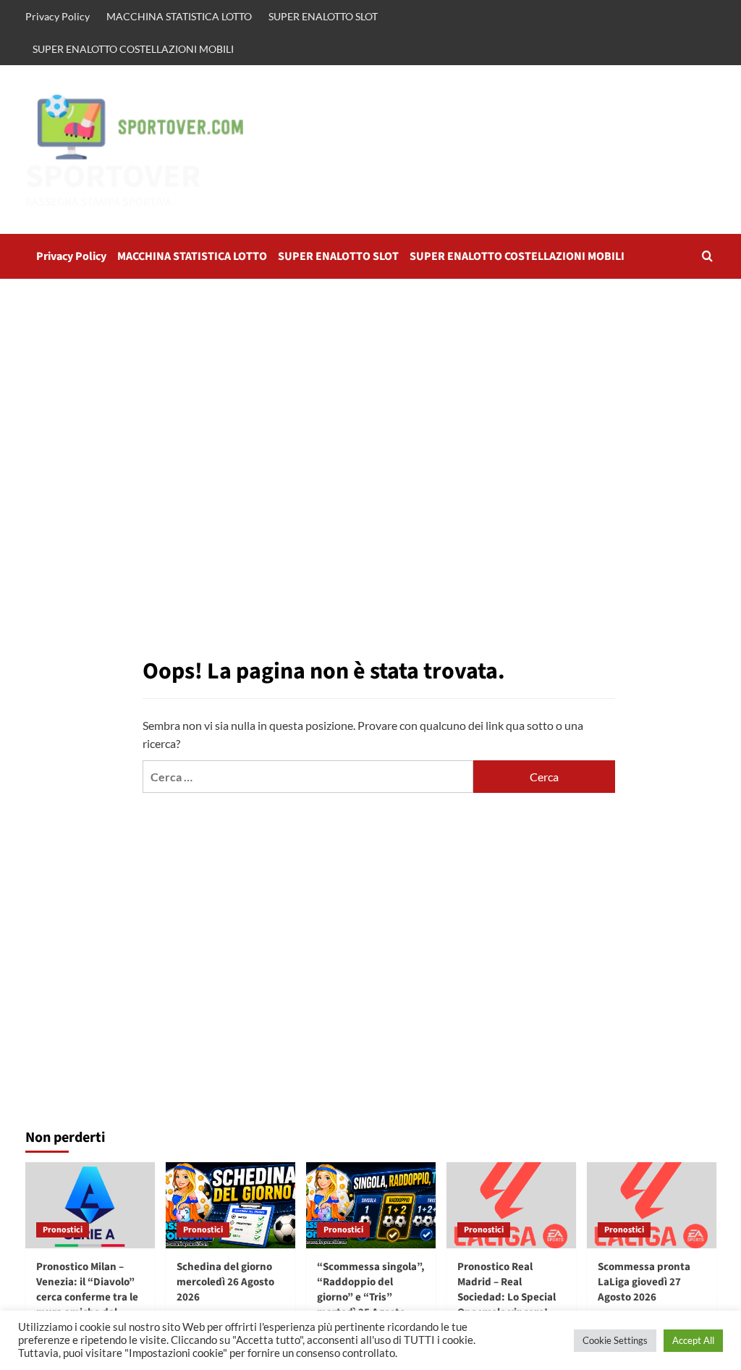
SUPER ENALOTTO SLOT (323, 16)
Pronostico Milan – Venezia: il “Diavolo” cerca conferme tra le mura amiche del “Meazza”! (87, 1297)
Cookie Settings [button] (615, 1340)
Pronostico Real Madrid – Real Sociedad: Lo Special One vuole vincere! (506, 1289)
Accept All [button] (693, 1340)
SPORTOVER (113, 177)
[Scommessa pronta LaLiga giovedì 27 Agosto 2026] (651, 1205)
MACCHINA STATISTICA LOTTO (179, 16)
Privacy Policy (57, 16)
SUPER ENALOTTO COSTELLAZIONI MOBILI (133, 49)
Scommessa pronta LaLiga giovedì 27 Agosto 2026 (644, 1282)
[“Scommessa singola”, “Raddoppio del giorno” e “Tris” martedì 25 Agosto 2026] (371, 1205)
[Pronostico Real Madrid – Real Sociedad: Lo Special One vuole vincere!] (511, 1205)
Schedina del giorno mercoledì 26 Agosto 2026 (225, 1282)
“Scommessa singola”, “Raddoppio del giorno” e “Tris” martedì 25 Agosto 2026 (371, 1297)
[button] (707, 256)
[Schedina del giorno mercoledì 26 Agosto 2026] (230, 1205)
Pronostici (62, 1230)
